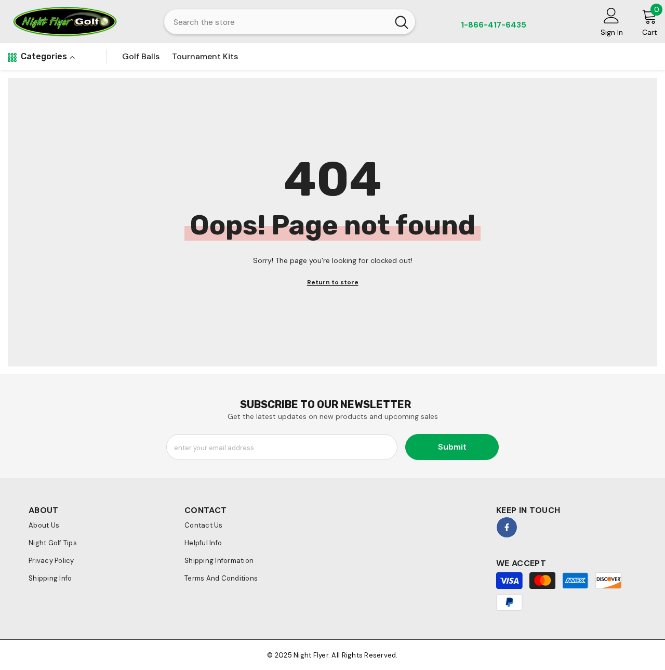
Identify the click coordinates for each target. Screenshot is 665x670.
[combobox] (276, 21)
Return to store (332, 282)
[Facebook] (506, 527)
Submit (452, 446)
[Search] (289, 21)
